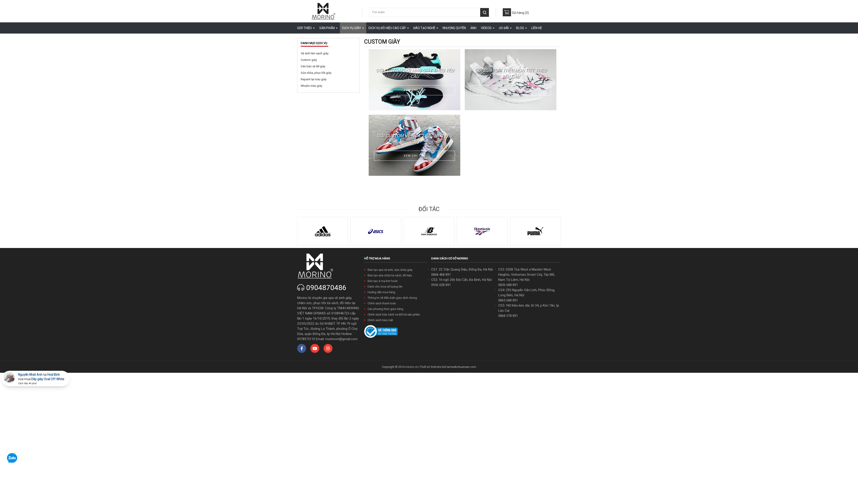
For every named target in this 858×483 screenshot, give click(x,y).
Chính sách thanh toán (382, 303)
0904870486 (326, 287)
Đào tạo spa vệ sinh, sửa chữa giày (390, 269)
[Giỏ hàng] (507, 12)
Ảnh (473, 28)
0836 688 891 (508, 285)
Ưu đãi (504, 28)
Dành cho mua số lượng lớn (385, 286)
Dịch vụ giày (352, 28)
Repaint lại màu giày (313, 79)
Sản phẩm (327, 28)
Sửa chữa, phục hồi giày (316, 72)
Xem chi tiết (415, 90)
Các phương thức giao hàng (385, 309)
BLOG (520, 28)
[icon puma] (535, 231)
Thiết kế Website (430, 367)
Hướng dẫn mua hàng (381, 292)
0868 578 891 (508, 316)
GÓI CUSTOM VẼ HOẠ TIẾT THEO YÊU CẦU (414, 139)
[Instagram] (328, 348)
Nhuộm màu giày (311, 85)
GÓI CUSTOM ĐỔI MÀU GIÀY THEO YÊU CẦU (415, 73)
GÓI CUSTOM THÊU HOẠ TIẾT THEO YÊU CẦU (511, 73)
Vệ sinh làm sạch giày (314, 53)
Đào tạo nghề (424, 28)
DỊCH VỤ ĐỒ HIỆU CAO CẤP (387, 28)
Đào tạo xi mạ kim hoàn (383, 281)
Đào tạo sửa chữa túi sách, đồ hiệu (390, 275)
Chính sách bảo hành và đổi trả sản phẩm (394, 314)
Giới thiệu (305, 28)
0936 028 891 (441, 285)
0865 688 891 (508, 300)
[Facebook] (301, 348)
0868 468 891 (441, 275)
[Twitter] (314, 348)
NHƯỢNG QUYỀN (454, 28)
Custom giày (309, 59)
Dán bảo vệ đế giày (313, 66)
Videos (486, 28)
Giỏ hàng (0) (520, 13)
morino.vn (411, 367)
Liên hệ (536, 28)
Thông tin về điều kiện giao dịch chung (392, 297)
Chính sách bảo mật (380, 320)
